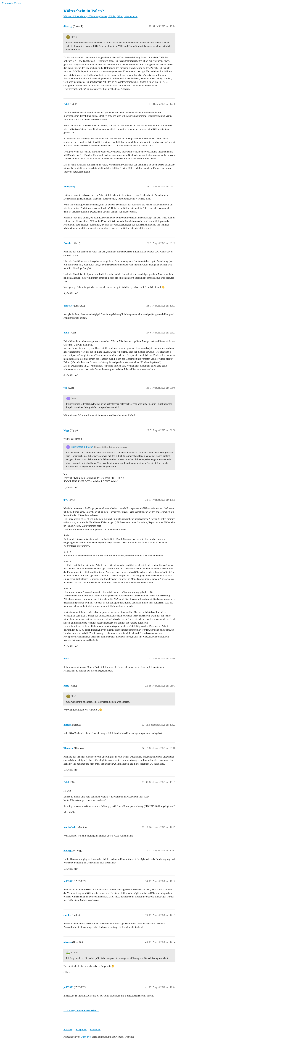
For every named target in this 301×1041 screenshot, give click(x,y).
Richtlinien (95, 1029)
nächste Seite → (90, 1010)
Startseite (67, 1029)
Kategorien (81, 1029)
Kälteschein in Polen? (83, 10)
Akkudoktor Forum (11, 3)
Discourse (86, 1036)
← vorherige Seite (72, 1010)
